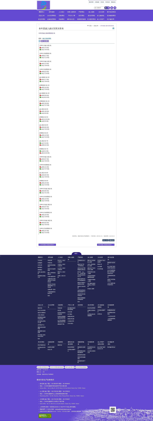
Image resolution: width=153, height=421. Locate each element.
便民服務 (50, 257)
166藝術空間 (71, 321)
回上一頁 (105, 240)
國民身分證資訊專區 (71, 343)
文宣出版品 (70, 323)
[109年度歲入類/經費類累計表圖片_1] (113, 410)
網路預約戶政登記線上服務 (91, 268)
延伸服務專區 (111, 306)
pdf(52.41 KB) (45, 167)
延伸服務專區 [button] (111, 15)
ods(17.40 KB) (45, 137)
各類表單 (50, 260)
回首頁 (102, 2)
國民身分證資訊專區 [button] (71, 19)
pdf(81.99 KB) (45, 111)
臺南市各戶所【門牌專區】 (81, 265)
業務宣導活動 (71, 318)
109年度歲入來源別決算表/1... (47, 244)
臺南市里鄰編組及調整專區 (81, 298)
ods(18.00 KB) (45, 97)
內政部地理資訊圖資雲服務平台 (81, 291)
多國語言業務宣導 (91, 311)
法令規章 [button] (101, 12)
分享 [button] (114, 7)
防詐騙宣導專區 (111, 343)
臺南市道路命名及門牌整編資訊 (81, 279)
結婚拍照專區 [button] (51, 19)
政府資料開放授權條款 (81, 367)
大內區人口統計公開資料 (61, 265)
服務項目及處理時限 (51, 269)
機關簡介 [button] (42, 12)
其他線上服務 (90, 288)
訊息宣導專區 (71, 347)
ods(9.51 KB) (44, 151)
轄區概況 (40, 267)
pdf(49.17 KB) (45, 55)
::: (88, 0)
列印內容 (113, 28)
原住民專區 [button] (41, 19)
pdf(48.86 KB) (45, 127)
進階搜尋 (108, 7)
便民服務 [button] (52, 12)
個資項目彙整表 (42, 312)
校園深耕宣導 (71, 316)
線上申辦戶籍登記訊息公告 (101, 348)
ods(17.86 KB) (45, 161)
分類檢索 (97, 2)
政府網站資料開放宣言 (42, 367)
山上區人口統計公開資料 (61, 268)
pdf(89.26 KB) (45, 145)
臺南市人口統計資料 (61, 272)
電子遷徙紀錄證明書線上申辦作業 (91, 285)
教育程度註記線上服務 (91, 272)
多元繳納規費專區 (101, 306)
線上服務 (90, 257)
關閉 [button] (76, 253)
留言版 (59, 310)
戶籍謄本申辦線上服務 (91, 280)
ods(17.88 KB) (45, 65)
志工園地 (70, 314)
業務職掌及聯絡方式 (42, 276)
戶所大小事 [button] (71, 15)
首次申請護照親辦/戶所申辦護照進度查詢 (111, 272)
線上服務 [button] (91, 12)
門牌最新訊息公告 (81, 261)
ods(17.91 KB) (45, 192)
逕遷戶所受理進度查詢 (111, 280)
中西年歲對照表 (51, 276)
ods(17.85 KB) (45, 49)
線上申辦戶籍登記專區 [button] (101, 19)
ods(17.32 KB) (45, 232)
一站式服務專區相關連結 (111, 319)
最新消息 (40, 308)
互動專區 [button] (61, 15)
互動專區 (60, 305)
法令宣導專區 (51, 15)
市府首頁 (107, 2)
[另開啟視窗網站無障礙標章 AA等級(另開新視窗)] (45, 417)
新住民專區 (91, 305)
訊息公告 (50, 349)
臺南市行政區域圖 (81, 287)
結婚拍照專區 (51, 343)
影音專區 (81, 15)
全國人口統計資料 (61, 276)
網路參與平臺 (61, 324)
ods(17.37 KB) (45, 105)
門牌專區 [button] (81, 12)
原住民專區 (41, 342)
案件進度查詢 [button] (111, 12)
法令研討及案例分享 (91, 351)
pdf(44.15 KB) (45, 63)
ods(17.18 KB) (45, 73)
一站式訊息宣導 (111, 316)
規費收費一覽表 (51, 289)
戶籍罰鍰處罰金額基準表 (51, 292)
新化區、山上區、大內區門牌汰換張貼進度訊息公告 (81, 274)
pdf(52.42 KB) (45, 87)
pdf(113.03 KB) (45, 119)
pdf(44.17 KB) (45, 79)
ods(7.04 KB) (44, 143)
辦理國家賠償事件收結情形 (42, 318)
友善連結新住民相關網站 (91, 315)
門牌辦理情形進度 (111, 276)
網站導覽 (91, 2)
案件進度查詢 (111, 258)
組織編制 (40, 262)
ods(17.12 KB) (45, 57)
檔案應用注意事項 (81, 348)
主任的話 (40, 260)
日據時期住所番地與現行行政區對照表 (51, 280)
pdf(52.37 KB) (45, 230)
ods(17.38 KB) (45, 89)
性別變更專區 (91, 343)
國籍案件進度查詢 (111, 263)
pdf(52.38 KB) (45, 103)
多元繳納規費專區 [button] (101, 15)
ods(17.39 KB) (45, 216)
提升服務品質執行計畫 (42, 321)
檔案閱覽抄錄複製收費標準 (81, 351)
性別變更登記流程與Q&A (91, 348)
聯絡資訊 (113, 2)
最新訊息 (60, 345)
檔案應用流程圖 (81, 354)
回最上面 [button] (111, 240)
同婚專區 (60, 342)
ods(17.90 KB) (45, 129)
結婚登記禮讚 (51, 347)
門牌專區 (80, 257)
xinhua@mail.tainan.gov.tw (63, 409)
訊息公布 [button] (42, 15)
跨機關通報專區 (111, 310)
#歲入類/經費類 (46, 38)
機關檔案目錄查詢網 (42, 331)
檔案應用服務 (81, 343)
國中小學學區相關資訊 (51, 273)
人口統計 (60, 257)
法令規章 (100, 257)
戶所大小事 (71, 305)
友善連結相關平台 (101, 311)
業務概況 (40, 269)
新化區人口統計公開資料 (61, 261)
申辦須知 (50, 262)
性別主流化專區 (42, 310)
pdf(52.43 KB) (45, 135)
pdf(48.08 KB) (45, 95)
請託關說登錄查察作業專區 (71, 308)
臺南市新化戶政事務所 (43, 5)
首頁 (90, 25)
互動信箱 (60, 308)
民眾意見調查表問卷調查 (61, 313)
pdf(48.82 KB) (45, 222)
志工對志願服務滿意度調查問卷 (61, 321)
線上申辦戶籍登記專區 (101, 343)
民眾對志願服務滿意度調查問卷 (61, 317)
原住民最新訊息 (42, 345)
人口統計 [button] (61, 12)
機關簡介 (40, 257)
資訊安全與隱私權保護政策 (57, 367)
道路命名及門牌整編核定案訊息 (81, 268)
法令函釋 (99, 266)
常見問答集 (100, 269)
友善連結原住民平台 (42, 348)
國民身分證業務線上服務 (91, 261)
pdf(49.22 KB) (45, 71)
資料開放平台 (41, 325)
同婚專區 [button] (61, 19)
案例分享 (99, 264)
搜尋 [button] (105, 7)
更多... (49, 295)
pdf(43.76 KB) (45, 47)
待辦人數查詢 (71, 12)
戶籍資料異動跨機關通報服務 (91, 276)
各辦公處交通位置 (42, 272)
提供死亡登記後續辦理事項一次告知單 (51, 286)
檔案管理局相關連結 (81, 357)
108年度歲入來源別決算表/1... (105, 244)
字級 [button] (111, 7)
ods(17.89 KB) (45, 177)
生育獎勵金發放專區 (111, 313)
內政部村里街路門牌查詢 (81, 294)
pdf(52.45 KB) (45, 183)
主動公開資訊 (41, 315)
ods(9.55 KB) (44, 121)
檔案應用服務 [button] (81, 19)
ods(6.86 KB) (44, 113)
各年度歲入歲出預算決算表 (107, 25)
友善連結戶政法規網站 (101, 261)
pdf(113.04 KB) (45, 153)
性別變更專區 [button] (91, 19)
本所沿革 (40, 265)
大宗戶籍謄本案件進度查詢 (111, 284)
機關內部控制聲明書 (42, 328)
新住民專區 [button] (91, 15)
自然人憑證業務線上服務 (91, 265)
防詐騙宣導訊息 (111, 347)
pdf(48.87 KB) (45, 159)
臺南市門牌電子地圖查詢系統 (81, 283)
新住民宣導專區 (91, 308)
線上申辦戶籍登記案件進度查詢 (111, 267)
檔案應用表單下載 (81, 361)
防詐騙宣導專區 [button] (111, 19)
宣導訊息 (99, 314)
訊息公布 (96, 25)
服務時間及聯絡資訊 (51, 265)
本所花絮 (70, 311)
